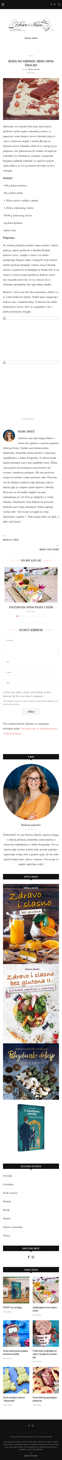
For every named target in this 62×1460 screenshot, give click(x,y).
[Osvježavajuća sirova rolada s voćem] (31, 585)
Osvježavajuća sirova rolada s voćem (31, 607)
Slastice (31, 56)
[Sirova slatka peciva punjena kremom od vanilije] (16, 1333)
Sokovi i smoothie (12, 1227)
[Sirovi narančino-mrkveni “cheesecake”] (16, 1380)
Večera (6, 1235)
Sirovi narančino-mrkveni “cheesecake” (14, 1399)
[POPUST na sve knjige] (16, 1290)
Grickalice (8, 1184)
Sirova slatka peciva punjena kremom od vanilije (15, 1352)
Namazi (7, 1201)
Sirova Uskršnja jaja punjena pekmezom (45, 1399)
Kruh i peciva (10, 1193)
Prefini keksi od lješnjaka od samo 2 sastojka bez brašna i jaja (45, 1354)
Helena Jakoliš (34, 69)
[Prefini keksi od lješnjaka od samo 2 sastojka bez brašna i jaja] (46, 1333)
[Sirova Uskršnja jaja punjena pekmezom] (46, 1380)
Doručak (7, 1176)
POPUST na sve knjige (12, 1307)
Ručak (6, 1210)
